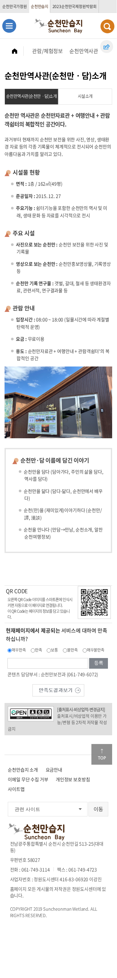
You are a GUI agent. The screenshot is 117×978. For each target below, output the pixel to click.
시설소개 (85, 96)
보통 (54, 650)
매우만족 (19, 650)
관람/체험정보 (47, 51)
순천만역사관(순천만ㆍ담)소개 (31, 96)
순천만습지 (39, 6)
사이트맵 (16, 789)
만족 (38, 650)
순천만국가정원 (14, 6)
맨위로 (101, 754)
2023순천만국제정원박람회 (75, 6)
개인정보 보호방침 (73, 779)
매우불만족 (95, 650)
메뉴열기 (9, 26)
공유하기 (106, 46)
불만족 (72, 650)
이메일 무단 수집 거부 (28, 779)
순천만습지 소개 (23, 769)
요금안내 (54, 769)
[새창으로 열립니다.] (58, 689)
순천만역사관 (83, 51)
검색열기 (107, 26)
